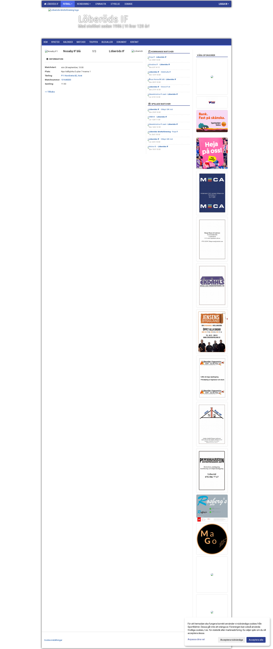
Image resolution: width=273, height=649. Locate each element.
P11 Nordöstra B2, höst (71, 75)
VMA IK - (158, 117)
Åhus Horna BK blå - (162, 79)
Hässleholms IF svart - (163, 94)
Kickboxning (83, 4)
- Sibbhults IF (160, 72)
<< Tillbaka (50, 92)
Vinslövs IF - (159, 65)
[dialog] (227, 631)
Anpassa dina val (196, 639)
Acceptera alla (256, 640)
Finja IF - (158, 57)
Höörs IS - (159, 147)
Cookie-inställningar (53, 640)
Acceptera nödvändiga (231, 640)
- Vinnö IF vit (159, 87)
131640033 (66, 80)
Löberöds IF (52, 4)
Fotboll (67, 4)
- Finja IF (163, 132)
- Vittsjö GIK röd (161, 109)
